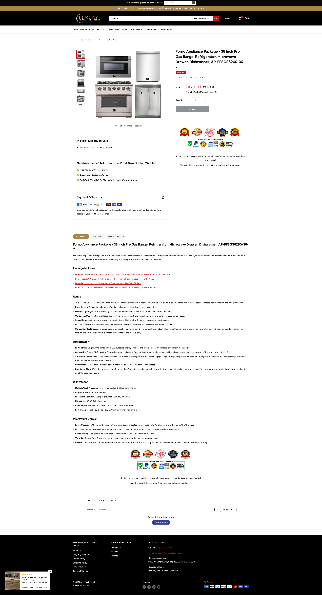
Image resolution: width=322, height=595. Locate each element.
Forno (179, 78)
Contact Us (116, 547)
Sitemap (114, 556)
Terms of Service (80, 571)
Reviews (114, 551)
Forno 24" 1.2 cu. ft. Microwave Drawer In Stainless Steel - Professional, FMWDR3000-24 (115, 287)
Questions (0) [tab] (103, 510)
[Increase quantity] (202, 100)
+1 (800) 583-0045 (164, 548)
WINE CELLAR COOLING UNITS (87, 29)
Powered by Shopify (81, 585)
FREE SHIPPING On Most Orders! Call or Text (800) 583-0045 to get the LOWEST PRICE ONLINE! (161, 8)
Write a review (161, 522)
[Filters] (217, 510)
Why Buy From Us (81, 554)
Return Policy (79, 558)
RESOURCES (166, 29)
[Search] (216, 18)
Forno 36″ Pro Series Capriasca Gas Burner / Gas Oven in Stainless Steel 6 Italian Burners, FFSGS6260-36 (122, 274)
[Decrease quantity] (188, 100)
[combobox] (149, 18)
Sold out (192, 109)
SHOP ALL (151, 29)
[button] (50, 571)
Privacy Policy (79, 567)
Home (80, 40)
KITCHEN (135, 29)
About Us (77, 550)
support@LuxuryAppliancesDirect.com (166, 553)
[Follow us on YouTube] (158, 587)
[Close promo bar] (320, 2)
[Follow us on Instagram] (149, 587)
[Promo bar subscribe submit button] (193, 2)
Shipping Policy (80, 563)
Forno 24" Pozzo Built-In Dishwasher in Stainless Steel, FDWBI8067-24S (108, 283)
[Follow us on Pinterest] (154, 587)
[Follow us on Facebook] (144, 587)
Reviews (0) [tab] (91, 510)
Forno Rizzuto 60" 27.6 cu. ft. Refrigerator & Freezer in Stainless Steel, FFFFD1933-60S (114, 279)
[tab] (81, 236)
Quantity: (180, 100)
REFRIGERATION (116, 29)
